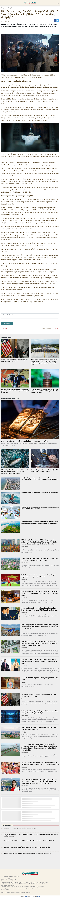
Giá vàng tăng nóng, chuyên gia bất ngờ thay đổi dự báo (24, 441)
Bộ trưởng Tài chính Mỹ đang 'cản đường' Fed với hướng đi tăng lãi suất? (14, 360)
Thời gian (49, 328)
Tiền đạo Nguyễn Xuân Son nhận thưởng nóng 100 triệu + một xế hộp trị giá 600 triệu (38, 576)
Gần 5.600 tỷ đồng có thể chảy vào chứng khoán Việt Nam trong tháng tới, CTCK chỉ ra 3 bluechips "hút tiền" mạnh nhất (14, 471)
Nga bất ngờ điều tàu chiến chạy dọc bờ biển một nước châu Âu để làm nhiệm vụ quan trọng (27, 853)
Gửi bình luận (7, 323)
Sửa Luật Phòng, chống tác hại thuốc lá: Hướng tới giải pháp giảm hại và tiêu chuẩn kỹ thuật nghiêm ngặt (40, 507)
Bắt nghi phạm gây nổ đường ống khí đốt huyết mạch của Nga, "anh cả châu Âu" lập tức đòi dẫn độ (29, 841)
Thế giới (10, 8)
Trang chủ (3, 8)
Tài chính (23, 682)
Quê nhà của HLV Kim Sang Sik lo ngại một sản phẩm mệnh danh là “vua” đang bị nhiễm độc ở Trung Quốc (15, 390)
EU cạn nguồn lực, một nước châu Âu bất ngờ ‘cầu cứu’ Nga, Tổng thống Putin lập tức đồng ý (27, 847)
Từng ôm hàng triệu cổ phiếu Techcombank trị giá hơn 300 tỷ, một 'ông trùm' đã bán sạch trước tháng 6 (39, 609)
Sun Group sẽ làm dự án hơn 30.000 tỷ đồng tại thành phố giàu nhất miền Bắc (39, 728)
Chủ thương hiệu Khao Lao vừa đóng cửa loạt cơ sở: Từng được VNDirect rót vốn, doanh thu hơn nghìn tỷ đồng (39, 593)
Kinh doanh (24, 579)
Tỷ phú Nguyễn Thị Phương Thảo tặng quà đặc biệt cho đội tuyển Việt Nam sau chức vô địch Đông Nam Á (40, 763)
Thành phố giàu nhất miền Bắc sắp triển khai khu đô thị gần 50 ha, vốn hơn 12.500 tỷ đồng (39, 559)
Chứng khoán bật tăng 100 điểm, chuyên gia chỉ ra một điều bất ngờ (39, 492)
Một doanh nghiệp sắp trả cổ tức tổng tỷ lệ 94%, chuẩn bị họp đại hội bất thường (44, 470)
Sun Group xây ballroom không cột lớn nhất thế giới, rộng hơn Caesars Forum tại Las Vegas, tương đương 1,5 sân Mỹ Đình (39, 626)
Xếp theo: (44, 328)
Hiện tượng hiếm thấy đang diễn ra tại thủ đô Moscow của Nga (20, 828)
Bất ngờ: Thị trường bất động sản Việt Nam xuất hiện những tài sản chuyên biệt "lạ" (39, 712)
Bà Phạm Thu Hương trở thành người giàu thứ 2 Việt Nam (39, 679)
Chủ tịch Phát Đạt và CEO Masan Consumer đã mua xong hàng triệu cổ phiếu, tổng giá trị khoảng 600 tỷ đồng (39, 661)
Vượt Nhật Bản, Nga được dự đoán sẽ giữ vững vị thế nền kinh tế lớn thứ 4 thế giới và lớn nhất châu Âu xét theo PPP (44, 390)
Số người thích (55, 328)
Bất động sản (24, 546)
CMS (27, 896)
